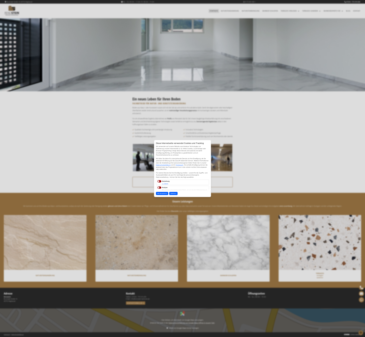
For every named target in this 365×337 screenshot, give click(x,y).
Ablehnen (173, 193)
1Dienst (165, 183)
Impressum (179, 165)
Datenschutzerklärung (163, 165)
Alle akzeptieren (162, 193)
